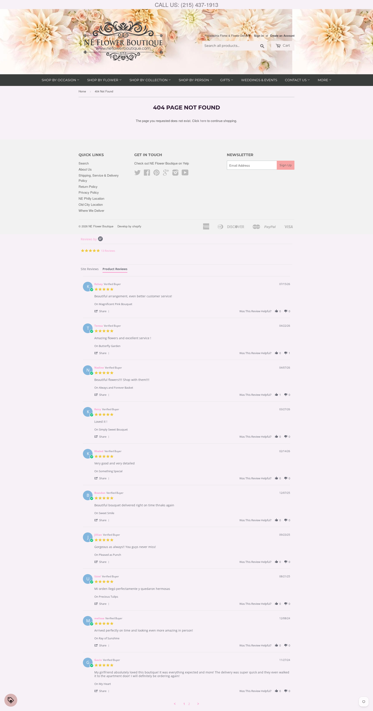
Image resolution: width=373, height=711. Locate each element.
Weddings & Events (259, 80)
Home (82, 91)
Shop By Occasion (59, 80)
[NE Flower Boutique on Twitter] (137, 173)
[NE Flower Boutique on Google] (166, 173)
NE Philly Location (91, 198)
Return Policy (88, 186)
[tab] (90, 269)
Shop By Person (194, 80)
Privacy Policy (89, 192)
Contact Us (296, 80)
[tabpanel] (186, 491)
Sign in (259, 36)
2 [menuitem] (189, 704)
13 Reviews (108, 251)
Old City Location (91, 204)
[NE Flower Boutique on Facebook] (147, 173)
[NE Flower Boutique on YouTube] (185, 173)
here (203, 120)
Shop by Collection (149, 80)
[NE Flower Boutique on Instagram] (175, 173)
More (323, 80)
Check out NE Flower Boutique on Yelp (161, 163)
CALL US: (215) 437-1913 (186, 4)
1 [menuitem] (184, 704)
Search (84, 163)
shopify (136, 226)
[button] (102, 311)
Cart (286, 45)
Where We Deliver (91, 210)
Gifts (225, 80)
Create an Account (282, 36)
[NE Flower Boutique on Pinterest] (156, 173)
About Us (85, 169)
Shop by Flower (103, 80)
